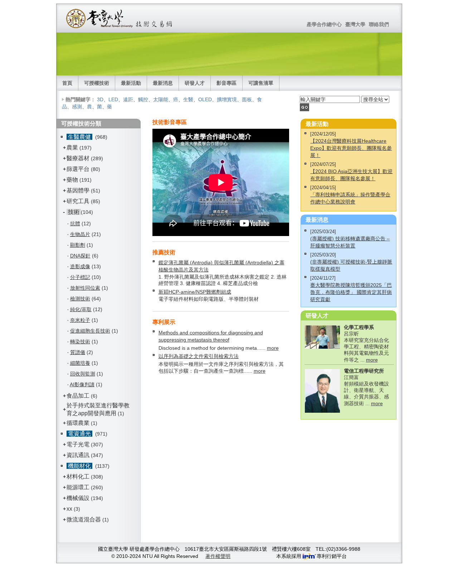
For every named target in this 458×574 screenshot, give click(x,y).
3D (100, 99)
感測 (77, 106)
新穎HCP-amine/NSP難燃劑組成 (195, 292)
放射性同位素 (85, 288)
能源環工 (78, 487)
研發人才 (195, 83)
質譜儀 (77, 352)
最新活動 (131, 83)
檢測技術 (80, 298)
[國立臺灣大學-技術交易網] (120, 18)
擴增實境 (227, 99)
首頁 (67, 83)
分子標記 (80, 277)
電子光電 (78, 444)
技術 (74, 212)
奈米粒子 (80, 320)
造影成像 (80, 266)
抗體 (75, 223)
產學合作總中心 (324, 24)
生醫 (188, 99)
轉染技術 (80, 341)
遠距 (128, 99)
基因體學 (78, 190)
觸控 (143, 99)
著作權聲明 (217, 556)
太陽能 (160, 99)
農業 (72, 147)
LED (113, 99)
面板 (247, 99)
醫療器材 (79, 158)
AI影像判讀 (82, 384)
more (273, 348)
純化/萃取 (81, 309)
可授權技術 (96, 83)
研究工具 (78, 201)
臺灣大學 (355, 24)
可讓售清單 (260, 83)
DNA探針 (80, 256)
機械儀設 (78, 498)
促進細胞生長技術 (90, 331)
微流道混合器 (84, 519)
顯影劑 (77, 245)
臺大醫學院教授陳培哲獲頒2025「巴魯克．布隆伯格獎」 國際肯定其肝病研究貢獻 (351, 292)
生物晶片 (80, 234)
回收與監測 (82, 374)
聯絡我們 (379, 24)
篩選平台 (78, 169)
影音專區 (226, 83)
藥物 (72, 180)
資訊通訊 (78, 455)
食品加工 (78, 396)
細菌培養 (80, 363)
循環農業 (78, 423)
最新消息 (163, 83)
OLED (205, 99)
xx (69, 509)
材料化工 (78, 477)
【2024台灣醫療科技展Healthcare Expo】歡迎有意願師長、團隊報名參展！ (351, 148)
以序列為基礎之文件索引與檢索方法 (199, 356)
